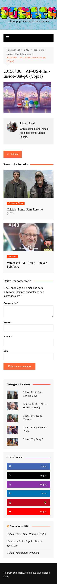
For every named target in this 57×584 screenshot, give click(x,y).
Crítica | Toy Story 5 (33, 439)
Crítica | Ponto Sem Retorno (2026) (26, 534)
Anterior (14, 154)
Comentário (10, 303)
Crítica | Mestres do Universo (23, 553)
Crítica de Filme (15, 203)
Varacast (12, 256)
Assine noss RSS (19, 526)
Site (5, 351)
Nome (7, 322)
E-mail (7, 336)
